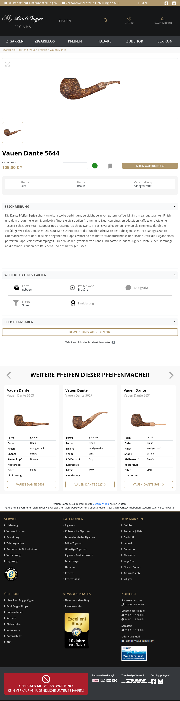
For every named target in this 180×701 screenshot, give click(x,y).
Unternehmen (15, 612)
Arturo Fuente (132, 573)
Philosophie (14, 624)
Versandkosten (16, 531)
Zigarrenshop (101, 504)
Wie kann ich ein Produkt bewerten (88, 342)
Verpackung (14, 555)
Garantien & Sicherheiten (22, 549)
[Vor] (171, 375)
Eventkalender (73, 606)
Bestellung (13, 537)
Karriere (11, 618)
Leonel (128, 543)
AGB (9, 642)
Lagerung (12, 561)
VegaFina (129, 561)
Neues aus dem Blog (77, 600)
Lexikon (165, 41)
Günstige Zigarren (75, 549)
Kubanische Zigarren (77, 531)
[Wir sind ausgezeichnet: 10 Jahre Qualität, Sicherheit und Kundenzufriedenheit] (77, 631)
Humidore (71, 567)
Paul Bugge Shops (17, 606)
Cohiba (128, 525)
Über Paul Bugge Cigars (20, 600)
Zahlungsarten (15, 543)
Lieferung (12, 525)
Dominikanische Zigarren (80, 537)
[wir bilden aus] (134, 651)
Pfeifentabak (72, 579)
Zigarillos (45, 41)
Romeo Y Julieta (133, 531)
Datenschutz (14, 636)
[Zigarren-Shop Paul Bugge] (22, 21)
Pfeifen (75, 41)
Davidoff (129, 537)
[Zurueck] (8, 375)
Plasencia (129, 555)
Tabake (105, 41)
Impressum (13, 630)
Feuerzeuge (72, 561)
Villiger (128, 579)
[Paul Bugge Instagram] (174, 3)
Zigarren (15, 41)
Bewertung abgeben (87, 332)
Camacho (129, 549)
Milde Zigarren (73, 543)
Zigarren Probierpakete (79, 555)
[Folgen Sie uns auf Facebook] (167, 3)
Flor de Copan (132, 567)
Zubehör (134, 41)
